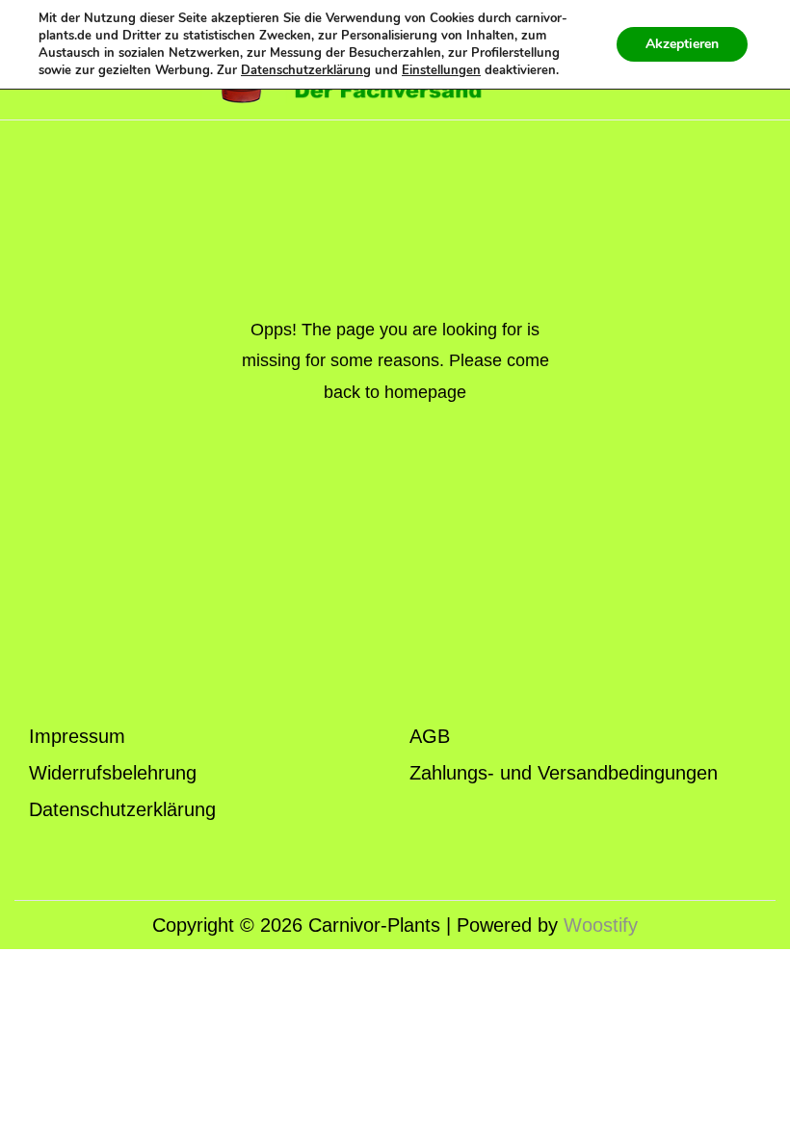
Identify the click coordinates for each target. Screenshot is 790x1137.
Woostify (601, 925)
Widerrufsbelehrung (113, 772)
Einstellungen (441, 70)
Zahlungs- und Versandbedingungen (563, 772)
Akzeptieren (682, 44)
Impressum (77, 736)
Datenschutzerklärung (122, 809)
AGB (429, 736)
